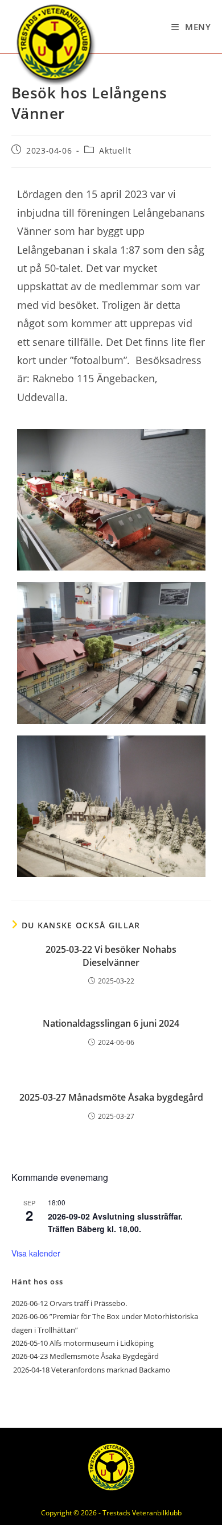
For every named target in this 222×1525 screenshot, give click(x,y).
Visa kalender (35, 1253)
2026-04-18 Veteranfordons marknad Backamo (90, 1370)
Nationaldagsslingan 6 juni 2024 (111, 1023)
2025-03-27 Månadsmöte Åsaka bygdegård (111, 1097)
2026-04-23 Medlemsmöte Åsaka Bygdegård (85, 1356)
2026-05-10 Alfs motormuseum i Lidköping (82, 1343)
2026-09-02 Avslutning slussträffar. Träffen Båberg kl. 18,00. (115, 1222)
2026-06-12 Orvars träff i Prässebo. (69, 1303)
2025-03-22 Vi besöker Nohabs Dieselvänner (111, 955)
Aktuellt (115, 150)
